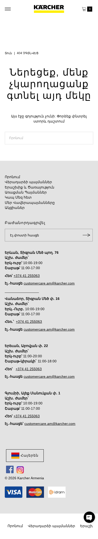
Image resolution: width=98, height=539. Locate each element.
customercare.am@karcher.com (49, 283)
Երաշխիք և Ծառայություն (29, 187)
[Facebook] (10, 469)
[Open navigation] (8, 9)
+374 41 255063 (27, 276)
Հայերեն (29, 455)
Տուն (8, 53)
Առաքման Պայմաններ (26, 192)
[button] (89, 517)
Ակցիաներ (15, 208)
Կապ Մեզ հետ (18, 197)
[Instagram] (20, 469)
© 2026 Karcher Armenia (24, 478)
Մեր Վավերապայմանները (30, 203)
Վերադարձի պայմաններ (28, 182)
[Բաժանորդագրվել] (86, 235)
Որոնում (12, 177)
